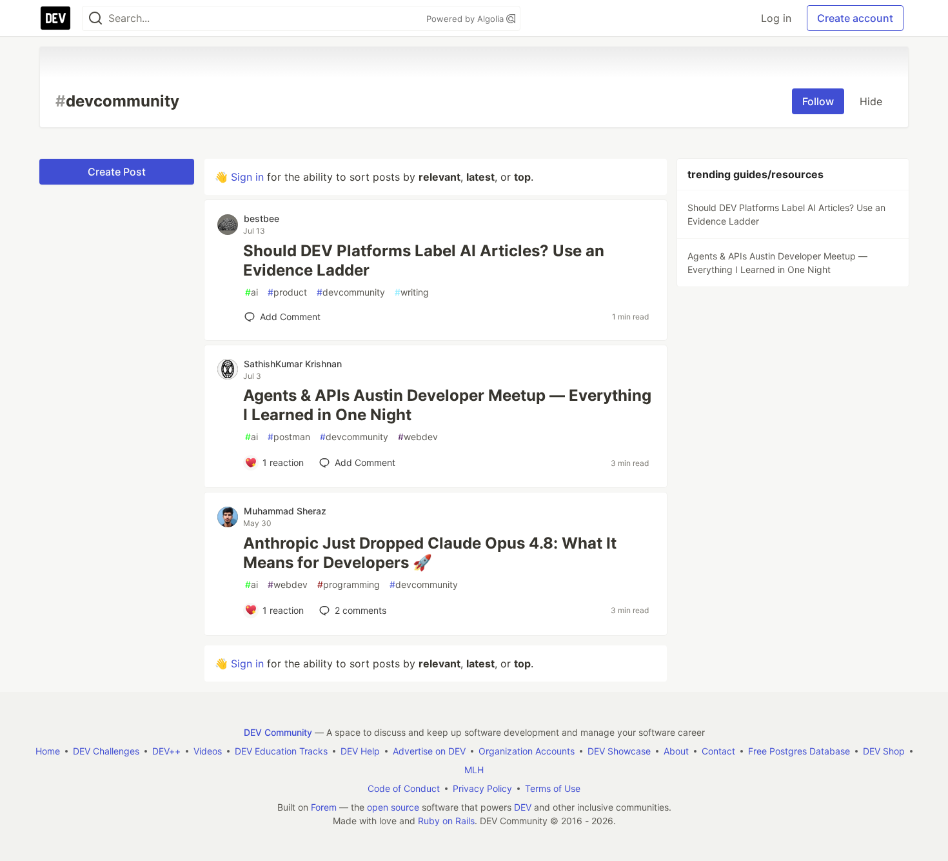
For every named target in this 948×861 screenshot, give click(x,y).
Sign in (247, 176)
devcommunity (351, 292)
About (676, 750)
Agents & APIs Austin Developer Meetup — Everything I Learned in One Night (447, 405)
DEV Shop (884, 750)
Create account (855, 18)
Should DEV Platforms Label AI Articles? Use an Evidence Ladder (423, 260)
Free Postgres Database (799, 750)
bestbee (261, 218)
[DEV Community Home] (55, 18)
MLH (474, 769)
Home (47, 750)
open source (393, 807)
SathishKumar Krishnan (293, 363)
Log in (776, 18)
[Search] (95, 18)
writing (412, 292)
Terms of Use (552, 788)
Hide (871, 101)
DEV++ (166, 750)
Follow (818, 101)
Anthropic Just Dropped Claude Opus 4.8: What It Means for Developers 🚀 (430, 553)
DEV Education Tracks (281, 750)
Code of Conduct (404, 788)
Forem (324, 807)
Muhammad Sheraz (285, 510)
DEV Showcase (619, 750)
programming (348, 584)
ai (251, 292)
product (287, 292)
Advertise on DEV (429, 750)
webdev (418, 436)
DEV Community (278, 732)
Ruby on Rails (446, 820)
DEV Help (360, 750)
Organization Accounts (527, 750)
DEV (522, 807)
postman (289, 436)
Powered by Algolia (466, 19)
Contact (718, 750)
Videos (207, 750)
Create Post (117, 171)
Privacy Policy (482, 788)
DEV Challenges (106, 750)
